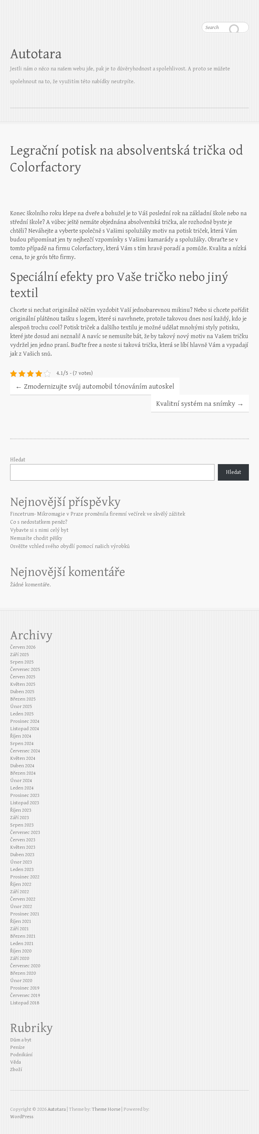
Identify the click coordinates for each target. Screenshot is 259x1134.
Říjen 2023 (20, 810)
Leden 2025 (22, 714)
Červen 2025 (22, 677)
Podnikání (21, 1055)
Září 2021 (19, 929)
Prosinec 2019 (24, 988)
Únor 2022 (21, 906)
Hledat (17, 460)
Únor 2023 (21, 862)
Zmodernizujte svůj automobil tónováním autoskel (94, 387)
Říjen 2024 (20, 736)
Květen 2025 (22, 684)
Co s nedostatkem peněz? (38, 522)
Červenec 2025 (25, 669)
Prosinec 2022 (24, 877)
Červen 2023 (22, 840)
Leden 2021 (22, 943)
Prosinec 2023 (24, 795)
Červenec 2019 (25, 995)
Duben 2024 (22, 766)
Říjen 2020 (20, 951)
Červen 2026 (22, 647)
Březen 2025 (23, 699)
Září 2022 (19, 892)
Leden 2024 (22, 788)
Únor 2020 (21, 980)
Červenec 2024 (25, 751)
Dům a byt (20, 1040)
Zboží (16, 1069)
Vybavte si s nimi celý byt (39, 530)
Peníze (17, 1047)
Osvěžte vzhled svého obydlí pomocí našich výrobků (70, 546)
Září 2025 (19, 654)
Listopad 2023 (24, 803)
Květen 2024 (22, 758)
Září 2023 (19, 817)
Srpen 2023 (22, 825)
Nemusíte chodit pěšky (36, 538)
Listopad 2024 (24, 729)
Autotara (36, 54)
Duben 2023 (22, 854)
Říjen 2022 (20, 884)
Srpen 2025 (22, 662)
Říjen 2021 (20, 921)
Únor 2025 (21, 706)
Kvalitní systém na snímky (200, 404)
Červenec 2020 (25, 966)
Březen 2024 (23, 773)
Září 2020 (19, 958)
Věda (15, 1062)
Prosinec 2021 (24, 914)
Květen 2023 (22, 847)
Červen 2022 (22, 899)
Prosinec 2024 (24, 721)
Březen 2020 (23, 973)
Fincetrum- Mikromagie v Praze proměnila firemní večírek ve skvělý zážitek (97, 514)
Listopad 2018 (24, 1003)
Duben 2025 (22, 691)
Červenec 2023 (25, 832)
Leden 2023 (22, 869)
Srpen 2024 (22, 743)
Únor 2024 (21, 780)
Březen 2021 (23, 936)
